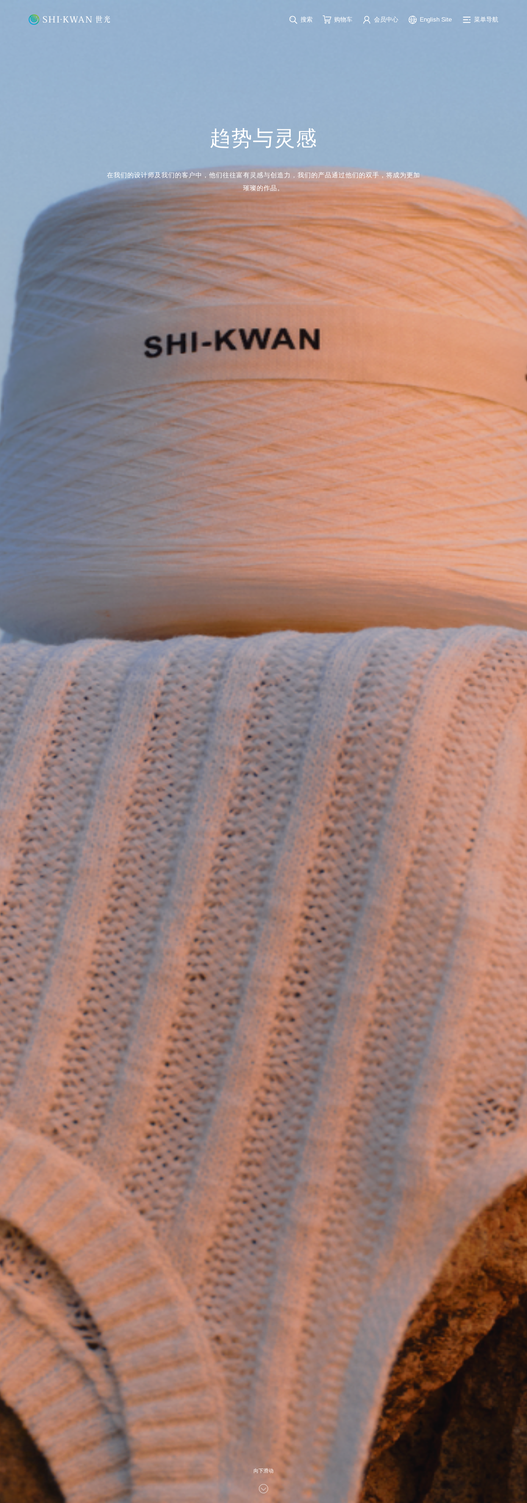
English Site (436, 19)
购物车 (343, 19)
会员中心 (386, 19)
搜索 (306, 19)
